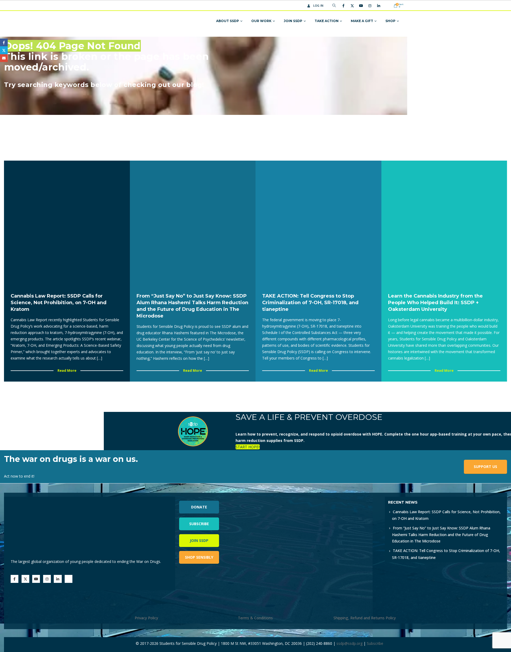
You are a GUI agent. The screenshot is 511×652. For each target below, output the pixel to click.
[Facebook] (343, 5)
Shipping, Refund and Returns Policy (364, 617)
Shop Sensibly (199, 557)
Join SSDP (293, 21)
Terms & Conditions (255, 617)
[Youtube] (361, 5)
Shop (390, 21)
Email (4, 58)
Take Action (327, 21)
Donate (199, 506)
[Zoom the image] (324, 499)
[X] (352, 5)
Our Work (261, 21)
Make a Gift (362, 21)
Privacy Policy (146, 617)
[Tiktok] (387, 5)
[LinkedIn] (378, 5)
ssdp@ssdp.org (349, 643)
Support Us (485, 466)
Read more (66, 370)
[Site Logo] (128, 21)
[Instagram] (369, 5)
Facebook (4, 42)
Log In (318, 5)
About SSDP (227, 21)
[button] (334, 5)
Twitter (4, 50)
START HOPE (247, 446)
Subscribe (199, 523)
